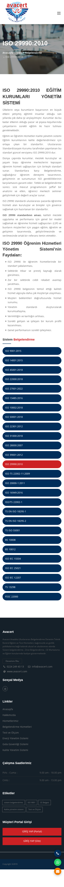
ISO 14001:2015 (14, 360)
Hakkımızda (9, 715)
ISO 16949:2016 (14, 492)
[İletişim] (57, 871)
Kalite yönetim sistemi (14, 809)
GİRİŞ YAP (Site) (32, 841)
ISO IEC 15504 (13, 558)
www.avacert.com (17, 671)
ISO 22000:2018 (14, 379)
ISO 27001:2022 (14, 388)
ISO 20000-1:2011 (15, 483)
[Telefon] (57, 853)
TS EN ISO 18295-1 (15, 511)
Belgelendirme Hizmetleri (17, 726)
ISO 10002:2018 (14, 407)
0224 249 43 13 (15, 666)
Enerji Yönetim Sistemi (15, 738)
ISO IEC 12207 (13, 577)
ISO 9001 (31, 802)
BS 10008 (10, 539)
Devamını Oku (12, 661)
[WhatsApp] (57, 862)
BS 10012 (10, 549)
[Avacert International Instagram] (5, 688)
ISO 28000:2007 (14, 445)
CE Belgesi (44, 802)
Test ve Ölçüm (11, 732)
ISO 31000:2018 (14, 435)
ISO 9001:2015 (13, 350)
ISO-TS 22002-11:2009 (17, 473)
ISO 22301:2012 (14, 426)
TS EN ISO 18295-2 (15, 520)
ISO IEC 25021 (13, 568)
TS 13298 (10, 587)
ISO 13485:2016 (14, 398)
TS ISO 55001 (12, 530)
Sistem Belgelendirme (29, 52)
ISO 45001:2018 (14, 369)
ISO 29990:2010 (14, 464)
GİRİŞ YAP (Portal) (32, 831)
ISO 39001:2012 (14, 454)
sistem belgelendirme (13, 802)
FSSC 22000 (11, 596)
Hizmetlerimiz (10, 720)
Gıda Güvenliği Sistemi (15, 744)
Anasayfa (8, 52)
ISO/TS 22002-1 (13, 502)
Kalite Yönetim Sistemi (15, 750)
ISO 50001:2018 (14, 416)
